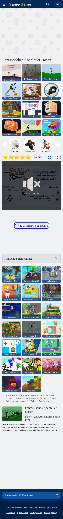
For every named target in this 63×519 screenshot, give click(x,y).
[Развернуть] (59, 157)
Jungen (9, 398)
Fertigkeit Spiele (46, 395)
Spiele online (11, 395)
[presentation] (4, 144)
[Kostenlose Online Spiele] (20, 4)
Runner (53, 398)
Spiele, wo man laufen (15, 401)
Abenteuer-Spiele (28, 395)
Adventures (31, 398)
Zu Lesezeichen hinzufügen (33, 226)
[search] (57, 495)
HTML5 (32, 401)
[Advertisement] (30, 32)
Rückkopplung (50, 512)
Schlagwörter (36, 512)
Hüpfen (19, 398)
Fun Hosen (44, 401)
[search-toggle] (47, 4)
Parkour (43, 398)
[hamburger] (3, 4)
